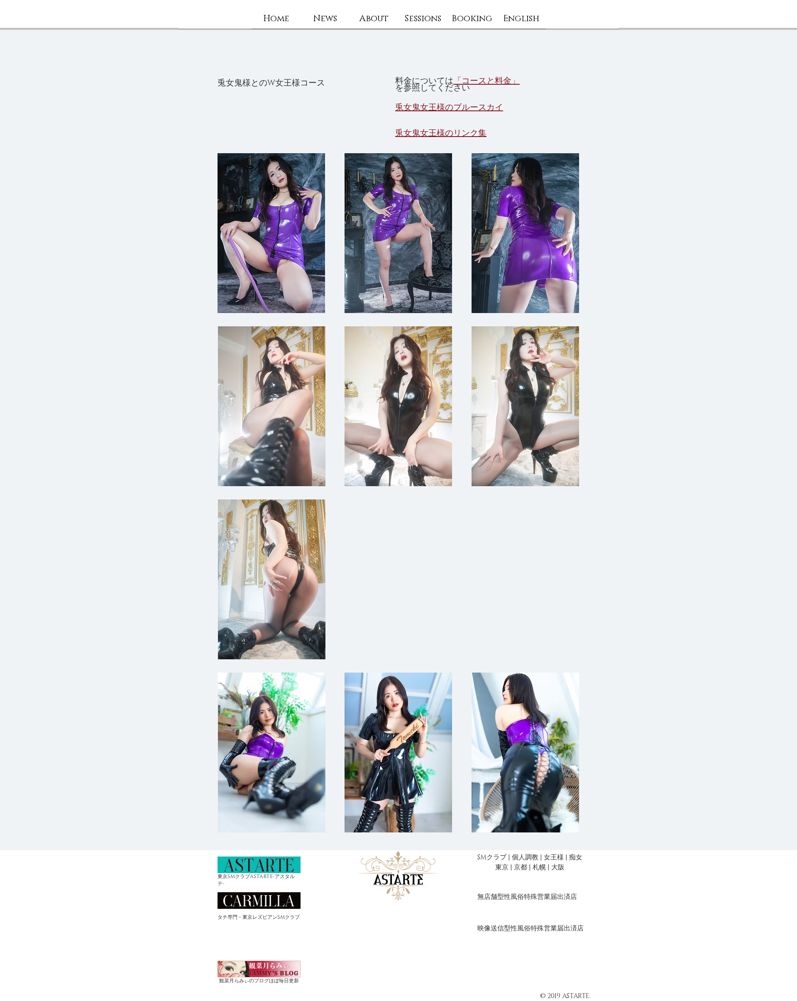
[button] (374, 21)
